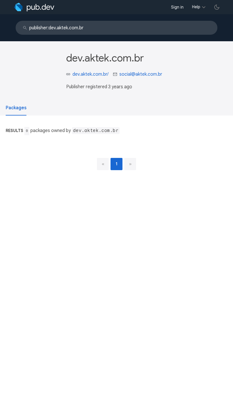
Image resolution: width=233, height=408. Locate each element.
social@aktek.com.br (140, 74)
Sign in (177, 7)
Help (196, 6)
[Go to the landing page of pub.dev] (34, 7)
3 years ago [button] (120, 87)
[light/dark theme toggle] (216, 7)
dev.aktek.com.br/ (90, 74)
